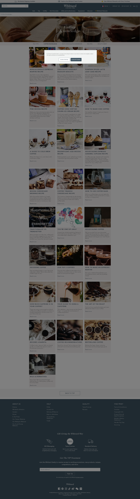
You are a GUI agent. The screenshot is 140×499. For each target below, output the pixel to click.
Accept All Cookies (76, 59)
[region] (70, 57)
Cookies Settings (64, 59)
